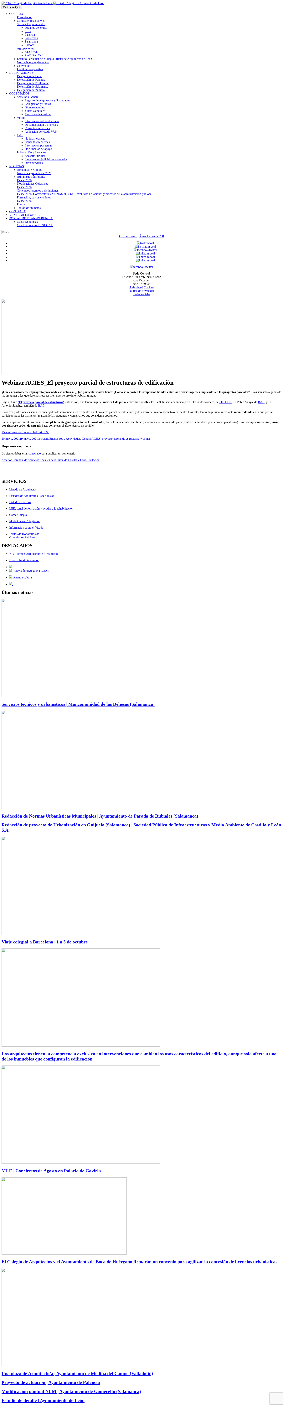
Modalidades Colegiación (24, 521)
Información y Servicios (31, 152)
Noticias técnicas (35, 138)
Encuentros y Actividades (64, 438)
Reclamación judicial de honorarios (46, 159)
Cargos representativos (30, 20)
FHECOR (225, 402)
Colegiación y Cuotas (38, 103)
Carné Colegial (18, 514)
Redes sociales (141, 294)
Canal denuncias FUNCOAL (35, 225)
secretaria (43, 438)
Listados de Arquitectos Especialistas (31, 495)
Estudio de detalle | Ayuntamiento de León (43, 1400)
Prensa (21, 204)
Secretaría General (28, 97)
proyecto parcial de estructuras (120, 438)
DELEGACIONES (21, 72)
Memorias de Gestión (38, 114)
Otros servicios (34, 162)
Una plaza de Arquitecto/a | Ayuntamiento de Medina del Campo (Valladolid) (77, 1373)
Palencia (30, 34)
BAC (261, 402)
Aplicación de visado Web (41, 131)
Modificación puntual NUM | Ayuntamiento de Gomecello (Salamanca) (71, 1391)
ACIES (95, 438)
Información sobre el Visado (42, 121)
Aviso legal (136, 287)
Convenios (23, 65)
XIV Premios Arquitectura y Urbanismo (33, 553)
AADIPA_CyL (34, 55)
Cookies (149, 287)
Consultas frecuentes (37, 128)
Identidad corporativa (30, 69)
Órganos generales (36, 27)
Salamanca (31, 41)
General (86, 438)
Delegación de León (29, 76)
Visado (21, 117)
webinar (145, 438)
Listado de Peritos (20, 502)
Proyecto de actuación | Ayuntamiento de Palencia (51, 1382)
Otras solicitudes (35, 107)
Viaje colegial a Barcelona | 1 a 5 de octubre (45, 941)
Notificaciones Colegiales (32, 185)
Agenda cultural (22, 577)
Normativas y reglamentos (33, 62)
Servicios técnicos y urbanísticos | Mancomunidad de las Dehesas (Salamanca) (78, 704)
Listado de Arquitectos (23, 489)
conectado (34, 453)
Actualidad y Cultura (34, 171)
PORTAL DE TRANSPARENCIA (31, 218)
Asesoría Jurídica (35, 155)
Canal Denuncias (27, 221)
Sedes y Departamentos (31, 24)
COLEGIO (16, 13)
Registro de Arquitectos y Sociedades (47, 100)
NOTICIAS (16, 166)
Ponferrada (31, 38)
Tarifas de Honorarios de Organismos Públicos (24, 535)
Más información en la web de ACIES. (25, 432)
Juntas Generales (35, 110)
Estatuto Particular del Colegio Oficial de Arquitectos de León (54, 58)
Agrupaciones (25, 48)
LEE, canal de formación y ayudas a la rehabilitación (41, 508)
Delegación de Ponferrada (33, 83)
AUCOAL (31, 52)
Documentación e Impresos (41, 124)
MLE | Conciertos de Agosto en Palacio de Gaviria (51, 1170)
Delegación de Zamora (31, 90)
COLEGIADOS (19, 93)
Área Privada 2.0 (151, 236)
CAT (20, 135)
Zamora (29, 45)
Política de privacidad (141, 290)
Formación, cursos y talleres (34, 199)
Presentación (24, 17)
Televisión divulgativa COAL (30, 570)
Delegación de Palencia (31, 79)
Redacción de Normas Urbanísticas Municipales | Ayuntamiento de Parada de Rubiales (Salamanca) (100, 816)
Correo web (128, 236)
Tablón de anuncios (29, 207)
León (28, 31)
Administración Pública (31, 178)
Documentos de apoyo (38, 149)
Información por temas (38, 145)
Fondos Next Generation (24, 560)
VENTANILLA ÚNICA (24, 214)
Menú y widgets (12, 7)
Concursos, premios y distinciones (84, 192)
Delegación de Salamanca (32, 86)
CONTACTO (17, 211)
